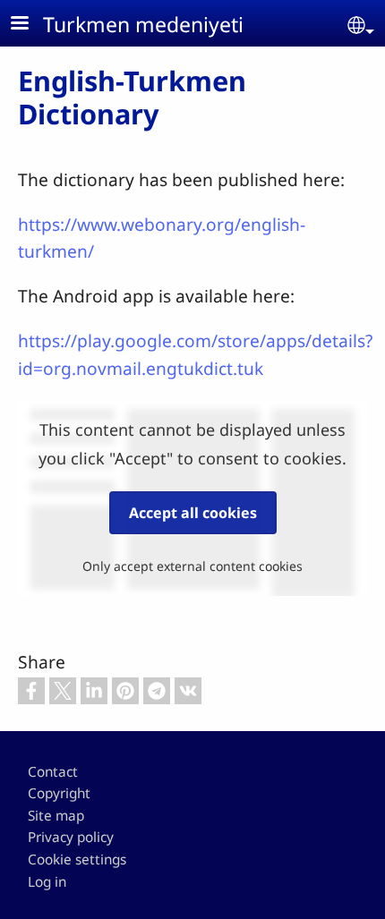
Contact (53, 771)
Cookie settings (77, 859)
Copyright (59, 793)
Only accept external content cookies (192, 565)
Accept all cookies (193, 513)
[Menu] (30, 24)
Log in (47, 881)
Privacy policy (71, 837)
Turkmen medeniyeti (143, 24)
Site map (56, 815)
